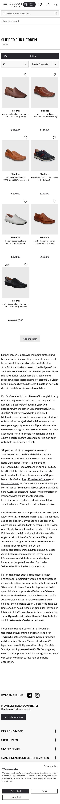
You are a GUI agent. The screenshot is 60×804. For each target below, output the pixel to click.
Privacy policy (51, 766)
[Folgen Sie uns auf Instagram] (36, 695)
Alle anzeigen (30, 338)
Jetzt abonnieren (13, 716)
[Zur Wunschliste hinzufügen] (25, 73)
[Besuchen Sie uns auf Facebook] (28, 695)
